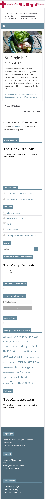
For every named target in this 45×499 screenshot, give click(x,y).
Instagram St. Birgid (12, 489)
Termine (16, 382)
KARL (9, 224)
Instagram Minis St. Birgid (14, 492)
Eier (28, 342)
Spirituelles (10, 377)
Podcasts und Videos (16, 218)
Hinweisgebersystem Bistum (13, 466)
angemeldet (16, 126)
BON (13, 337)
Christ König (6, 342)
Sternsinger (6, 383)
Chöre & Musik (18, 341)
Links (4, 463)
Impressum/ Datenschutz (12, 460)
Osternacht (38, 368)
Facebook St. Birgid (11, 486)
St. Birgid (22, 377)
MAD (38, 362)
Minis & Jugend (23, 367)
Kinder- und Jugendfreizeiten (20, 199)
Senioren (25, 372)
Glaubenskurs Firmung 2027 (20, 193)
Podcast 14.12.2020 (31, 111)
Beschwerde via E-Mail (11, 468)
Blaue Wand (12, 229)
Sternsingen (32, 378)
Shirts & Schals (13, 212)
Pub (18, 373)
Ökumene (27, 382)
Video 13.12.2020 (12, 106)
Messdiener (8, 367)
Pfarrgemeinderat (8, 373)
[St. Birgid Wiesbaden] (4, 26)
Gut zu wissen (13, 356)
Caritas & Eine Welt (27, 337)
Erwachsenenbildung (15, 346)
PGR (15, 373)
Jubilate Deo (10, 362)
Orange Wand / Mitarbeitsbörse (21, 235)
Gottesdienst (20, 351)
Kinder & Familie (25, 362)
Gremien (32, 351)
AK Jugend (7, 337)
